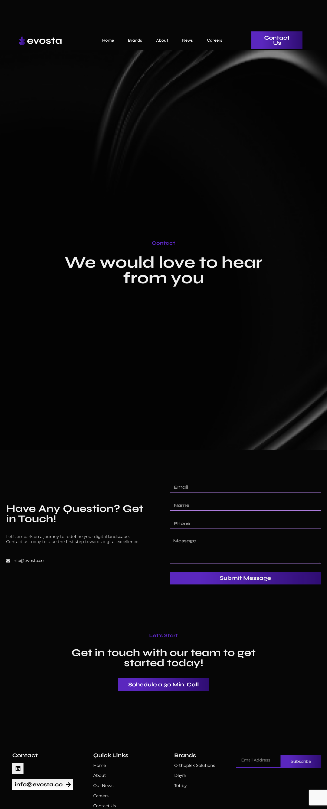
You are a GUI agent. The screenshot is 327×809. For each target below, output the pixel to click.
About (162, 40)
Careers (214, 40)
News (187, 40)
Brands (135, 40)
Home (108, 40)
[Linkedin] (18, 768)
